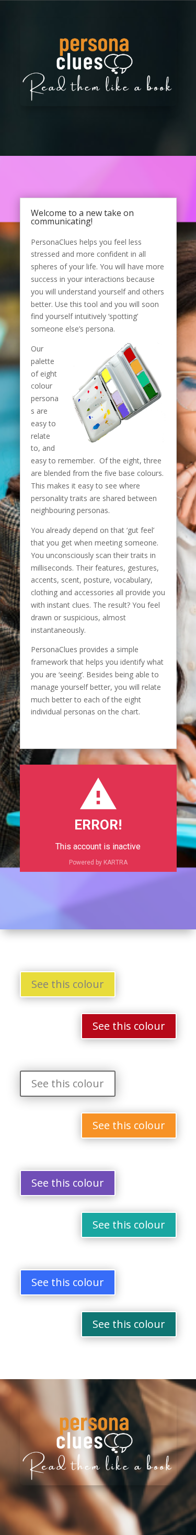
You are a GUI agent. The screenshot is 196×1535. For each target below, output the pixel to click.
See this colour (67, 984)
